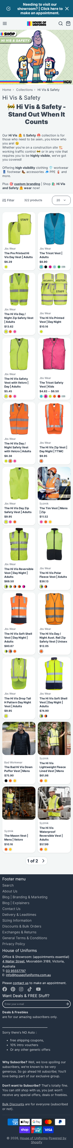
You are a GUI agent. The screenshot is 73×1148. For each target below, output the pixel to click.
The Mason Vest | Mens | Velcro (18, 820)
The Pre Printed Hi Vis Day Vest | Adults (18, 241)
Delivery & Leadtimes (19, 915)
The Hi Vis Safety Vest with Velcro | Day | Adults (18, 368)
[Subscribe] (67, 1004)
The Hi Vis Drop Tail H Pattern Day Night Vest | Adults (18, 688)
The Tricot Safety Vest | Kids (54, 368)
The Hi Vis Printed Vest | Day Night (54, 304)
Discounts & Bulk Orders (21, 926)
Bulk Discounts (13, 1104)
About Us (9, 891)
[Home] (36, 23)
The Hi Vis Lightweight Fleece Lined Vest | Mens (54, 753)
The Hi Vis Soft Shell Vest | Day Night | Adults (18, 623)
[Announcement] (36, 8)
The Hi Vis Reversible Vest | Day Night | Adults (18, 559)
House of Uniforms (34, 1138)
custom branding (27, 184)
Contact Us (11, 909)
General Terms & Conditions (24, 938)
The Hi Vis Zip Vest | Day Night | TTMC (54, 433)
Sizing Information (17, 920)
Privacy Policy (13, 944)
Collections (24, 90)
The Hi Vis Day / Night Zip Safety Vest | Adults (18, 304)
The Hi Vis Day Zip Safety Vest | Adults (18, 496)
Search (8, 885)
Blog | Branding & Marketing (24, 897)
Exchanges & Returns (19, 932)
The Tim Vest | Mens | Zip (54, 496)
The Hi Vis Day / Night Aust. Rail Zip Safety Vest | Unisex (54, 623)
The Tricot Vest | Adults (54, 241)
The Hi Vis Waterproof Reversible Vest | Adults (54, 820)
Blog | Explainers (15, 903)
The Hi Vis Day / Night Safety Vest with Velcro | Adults (18, 433)
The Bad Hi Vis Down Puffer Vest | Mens (18, 753)
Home (6, 90)
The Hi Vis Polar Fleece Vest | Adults (54, 559)
